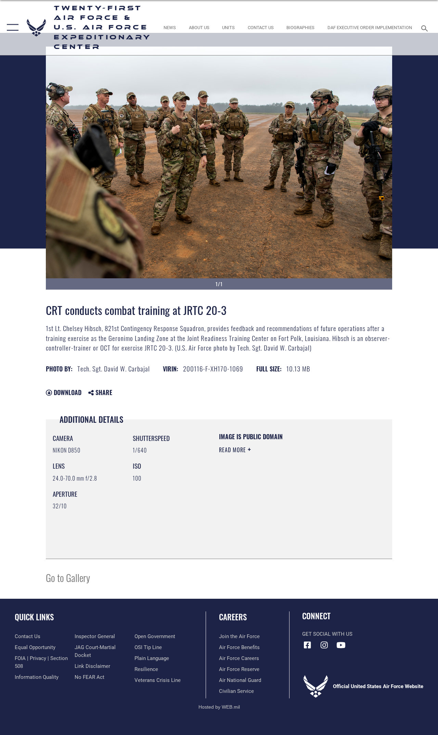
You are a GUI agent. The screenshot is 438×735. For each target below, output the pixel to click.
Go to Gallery (68, 577)
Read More (233, 450)
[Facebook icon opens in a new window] (307, 645)
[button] (11, 27)
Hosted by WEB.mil (219, 707)
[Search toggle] (425, 27)
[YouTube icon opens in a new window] (341, 645)
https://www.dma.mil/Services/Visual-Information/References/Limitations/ (280, 507)
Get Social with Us (327, 634)
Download (66, 392)
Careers (233, 617)
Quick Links (34, 617)
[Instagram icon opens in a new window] (324, 645)
